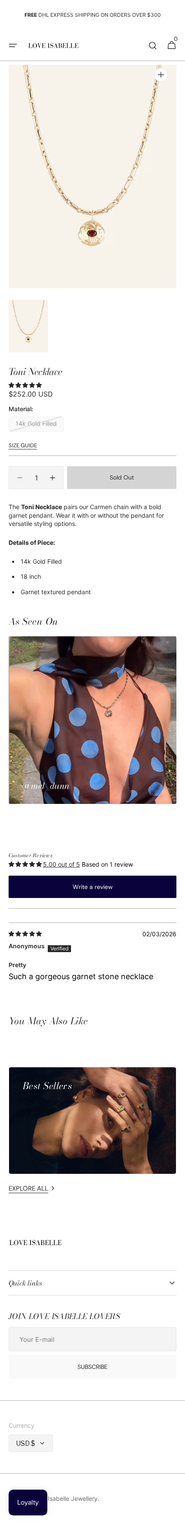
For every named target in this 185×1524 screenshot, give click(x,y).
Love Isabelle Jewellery (65, 1498)
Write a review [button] (93, 887)
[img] (26, 934)
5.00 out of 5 (61, 864)
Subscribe (92, 1367)
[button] (12, 45)
